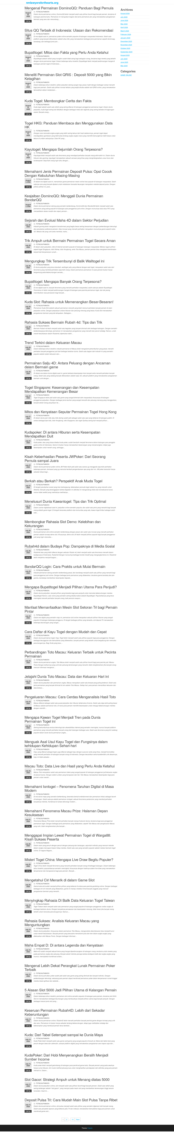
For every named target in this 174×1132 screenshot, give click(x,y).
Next (77, 1119)
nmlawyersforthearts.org (42, 3)
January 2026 (125, 38)
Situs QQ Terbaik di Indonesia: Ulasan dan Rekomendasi (69, 30)
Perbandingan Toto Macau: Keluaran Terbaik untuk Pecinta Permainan (70, 653)
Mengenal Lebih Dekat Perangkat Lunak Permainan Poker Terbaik (70, 967)
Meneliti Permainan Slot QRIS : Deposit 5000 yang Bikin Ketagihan (68, 76)
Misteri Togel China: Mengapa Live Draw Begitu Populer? (69, 859)
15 (73, 1119)
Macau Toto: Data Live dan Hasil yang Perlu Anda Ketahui (70, 765)
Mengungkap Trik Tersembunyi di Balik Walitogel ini (64, 260)
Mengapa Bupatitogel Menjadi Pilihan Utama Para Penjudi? (71, 586)
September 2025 (126, 52)
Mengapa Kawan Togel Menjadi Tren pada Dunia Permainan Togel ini (62, 719)
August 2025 (125, 55)
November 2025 (126, 45)
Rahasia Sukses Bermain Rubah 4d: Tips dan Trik (63, 322)
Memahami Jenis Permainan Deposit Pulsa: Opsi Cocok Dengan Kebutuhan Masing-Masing (68, 173)
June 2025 (124, 62)
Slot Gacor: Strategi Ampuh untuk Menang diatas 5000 (67, 1079)
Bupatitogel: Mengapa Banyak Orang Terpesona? (63, 281)
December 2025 (126, 41)
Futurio (90, 1128)
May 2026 (124, 24)
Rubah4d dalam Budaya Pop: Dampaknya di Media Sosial (70, 546)
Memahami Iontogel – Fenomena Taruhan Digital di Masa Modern (69, 788)
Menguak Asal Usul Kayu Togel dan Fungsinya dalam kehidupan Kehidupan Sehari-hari (66, 743)
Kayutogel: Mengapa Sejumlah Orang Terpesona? (64, 149)
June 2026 (124, 20)
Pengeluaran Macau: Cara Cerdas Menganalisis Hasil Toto (70, 696)
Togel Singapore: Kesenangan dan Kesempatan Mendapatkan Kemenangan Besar (62, 389)
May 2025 (124, 66)
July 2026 (124, 17)
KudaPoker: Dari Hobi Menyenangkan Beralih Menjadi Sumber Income (66, 1057)
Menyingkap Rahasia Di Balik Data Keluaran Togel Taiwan (70, 900)
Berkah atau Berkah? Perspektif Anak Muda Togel (63, 480)
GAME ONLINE (126, 75)
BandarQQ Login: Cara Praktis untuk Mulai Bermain (65, 566)
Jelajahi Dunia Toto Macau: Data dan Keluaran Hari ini (67, 676)
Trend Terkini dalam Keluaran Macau (53, 342)
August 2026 (125, 13)
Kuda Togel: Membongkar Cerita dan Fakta (58, 100)
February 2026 (126, 34)
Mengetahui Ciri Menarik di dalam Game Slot (59, 879)
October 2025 (125, 48)
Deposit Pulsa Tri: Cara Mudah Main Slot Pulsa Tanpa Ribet (71, 1099)
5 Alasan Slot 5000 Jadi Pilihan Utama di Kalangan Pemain (71, 989)
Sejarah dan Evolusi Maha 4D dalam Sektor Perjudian (66, 220)
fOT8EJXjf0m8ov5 (42, 12)
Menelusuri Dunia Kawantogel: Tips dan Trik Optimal (65, 501)
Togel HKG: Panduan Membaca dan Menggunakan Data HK (69, 124)
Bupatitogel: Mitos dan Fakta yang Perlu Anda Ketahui (66, 52)
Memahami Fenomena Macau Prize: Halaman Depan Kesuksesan (66, 812)
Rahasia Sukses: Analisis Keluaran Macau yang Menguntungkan (62, 922)
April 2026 (124, 27)
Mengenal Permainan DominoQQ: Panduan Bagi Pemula (69, 7)
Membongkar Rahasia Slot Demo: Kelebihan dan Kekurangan (63, 523)
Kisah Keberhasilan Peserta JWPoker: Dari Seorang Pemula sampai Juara (65, 458)
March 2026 (125, 31)
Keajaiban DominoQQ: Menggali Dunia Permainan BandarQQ (64, 197)
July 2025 (124, 59)
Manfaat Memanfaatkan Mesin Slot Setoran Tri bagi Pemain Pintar (71, 609)
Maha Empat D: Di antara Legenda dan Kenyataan (64, 945)
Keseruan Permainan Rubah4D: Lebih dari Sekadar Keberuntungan (65, 1012)
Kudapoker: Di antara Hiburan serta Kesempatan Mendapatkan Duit (62, 434)
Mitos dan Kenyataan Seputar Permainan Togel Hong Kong (70, 411)
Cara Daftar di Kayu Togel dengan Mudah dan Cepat (66, 631)
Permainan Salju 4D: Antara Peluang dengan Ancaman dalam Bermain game (67, 364)
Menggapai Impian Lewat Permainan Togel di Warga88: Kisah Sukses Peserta (68, 837)
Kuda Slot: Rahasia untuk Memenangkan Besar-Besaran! (69, 301)
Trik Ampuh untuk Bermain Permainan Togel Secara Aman (70, 240)
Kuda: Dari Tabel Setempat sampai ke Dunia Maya (64, 1034)
